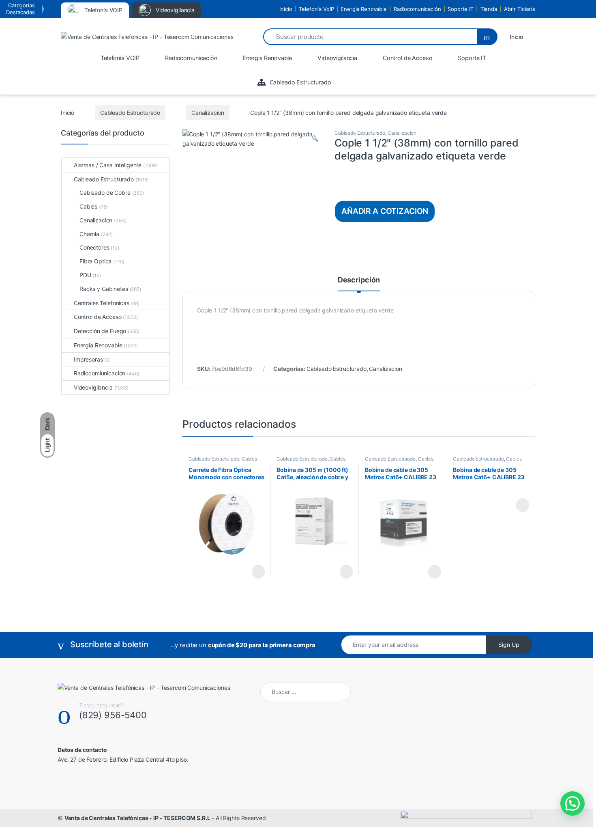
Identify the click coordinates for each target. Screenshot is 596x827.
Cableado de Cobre (105, 192)
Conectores (94, 247)
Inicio (285, 9)
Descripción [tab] (359, 280)
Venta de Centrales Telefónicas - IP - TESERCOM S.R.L (137, 817)
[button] (314, 138)
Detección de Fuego (100, 330)
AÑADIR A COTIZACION (384, 211)
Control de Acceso (97, 316)
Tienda (488, 9)
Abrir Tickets (519, 9)
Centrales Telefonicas (101, 302)
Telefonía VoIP (316, 9)
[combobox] (369, 36)
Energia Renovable (364, 9)
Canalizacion (207, 112)
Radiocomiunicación (99, 373)
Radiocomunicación (417, 9)
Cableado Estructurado (130, 112)
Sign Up (508, 644)
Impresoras (88, 359)
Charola (89, 233)
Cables (249, 459)
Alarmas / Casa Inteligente (107, 165)
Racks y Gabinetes (103, 288)
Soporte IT (461, 9)
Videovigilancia (93, 387)
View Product (254, 572)
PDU (85, 274)
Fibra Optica (95, 261)
